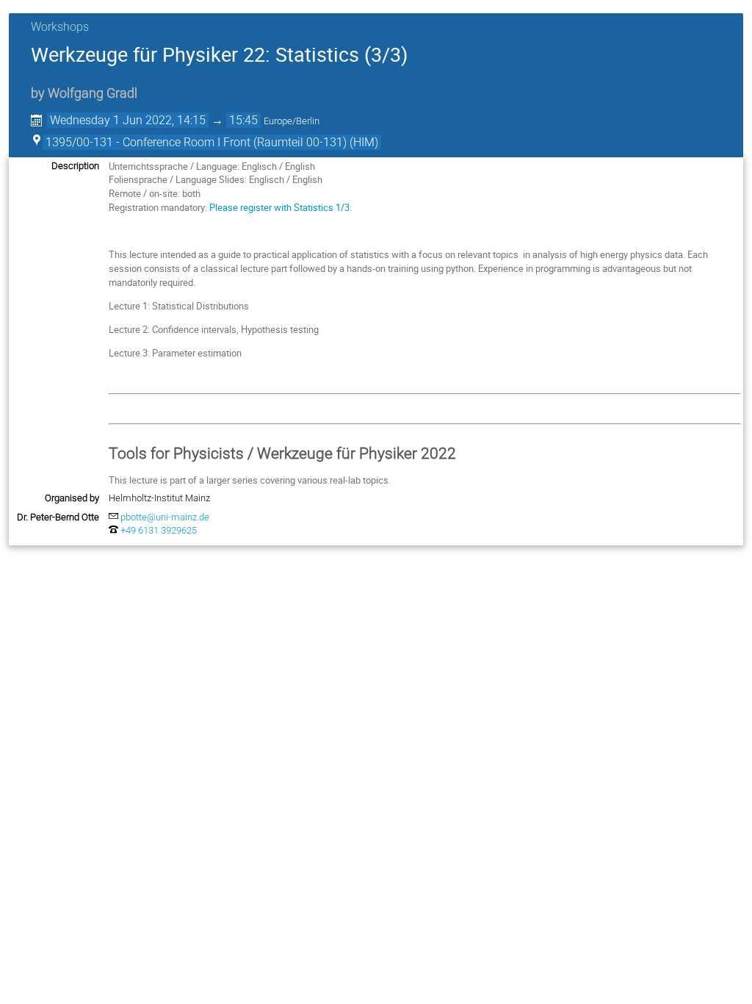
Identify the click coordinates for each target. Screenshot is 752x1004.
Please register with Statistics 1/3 (279, 207)
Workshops (60, 27)
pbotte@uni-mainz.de (164, 517)
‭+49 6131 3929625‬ (158, 530)
